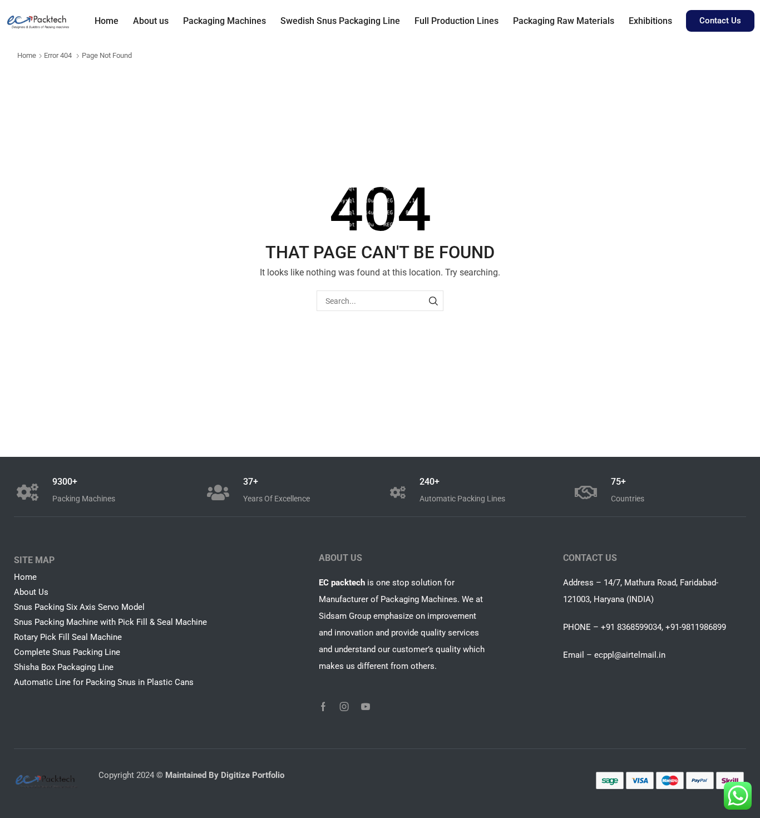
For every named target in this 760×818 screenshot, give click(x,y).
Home (26, 55)
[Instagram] (344, 706)
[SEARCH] (433, 300)
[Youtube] (365, 706)
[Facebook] (323, 706)
